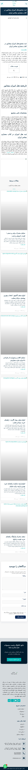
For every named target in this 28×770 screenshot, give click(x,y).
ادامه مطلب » (22, 244)
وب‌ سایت (23, 605)
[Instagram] (18, 700)
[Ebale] (12, 700)
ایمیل (24, 599)
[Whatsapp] (9, 700)
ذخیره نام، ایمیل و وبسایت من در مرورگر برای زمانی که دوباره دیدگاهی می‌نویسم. (14, 613)
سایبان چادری (10, 152)
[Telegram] (15, 700)
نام (25, 592)
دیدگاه (24, 576)
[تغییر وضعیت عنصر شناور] (5, 766)
